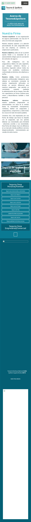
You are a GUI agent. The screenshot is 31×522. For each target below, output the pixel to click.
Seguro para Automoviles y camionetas (15, 191)
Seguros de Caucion (15, 217)
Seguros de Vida (15, 209)
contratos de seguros (10, 59)
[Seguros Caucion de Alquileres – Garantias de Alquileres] (15, 169)
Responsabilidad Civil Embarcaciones (15, 221)
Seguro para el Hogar (15, 206)
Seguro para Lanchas (16, 198)
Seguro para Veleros (15, 194)
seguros (6, 38)
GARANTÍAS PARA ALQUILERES (15, 213)
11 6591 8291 (9, 3)
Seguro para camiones (15, 202)
